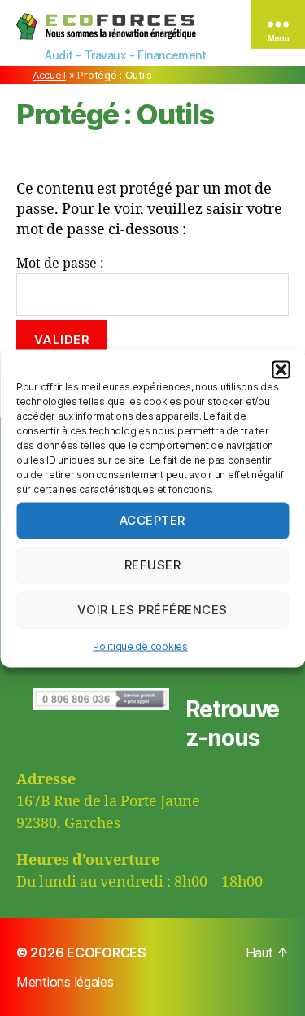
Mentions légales (65, 982)
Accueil (49, 75)
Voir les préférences (152, 609)
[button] (280, 369)
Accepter (152, 520)
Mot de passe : (60, 263)
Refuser (152, 565)
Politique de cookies (140, 645)
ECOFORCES (106, 952)
